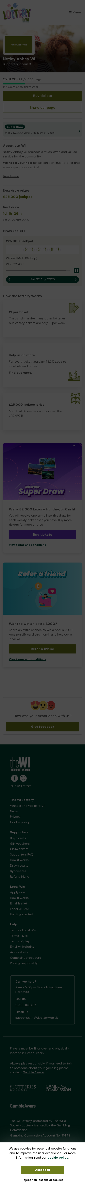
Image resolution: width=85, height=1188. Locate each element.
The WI (58, 1121)
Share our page (42, 107)
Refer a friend (19, 876)
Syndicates (18, 871)
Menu (77, 12)
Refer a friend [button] (42, 649)
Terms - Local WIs (23, 930)
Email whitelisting (22, 947)
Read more (11, 176)
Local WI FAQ (19, 909)
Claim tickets (19, 849)
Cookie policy (20, 822)
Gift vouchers (20, 844)
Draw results (19, 865)
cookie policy (57, 1157)
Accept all (42, 1170)
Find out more (20, 373)
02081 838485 (25, 1005)
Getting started (21, 914)
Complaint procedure (25, 958)
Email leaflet (18, 903)
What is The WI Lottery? (27, 806)
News (14, 811)
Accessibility (19, 952)
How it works (19, 860)
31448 (65, 1135)
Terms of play (20, 941)
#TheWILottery (21, 786)
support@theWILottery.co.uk (36, 1018)
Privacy (15, 816)
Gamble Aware (33, 1072)
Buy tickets (42, 95)
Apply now (18, 892)
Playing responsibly (24, 963)
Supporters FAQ (21, 854)
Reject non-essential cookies (42, 1180)
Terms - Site (19, 936)
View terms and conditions (27, 545)
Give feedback (42, 727)
